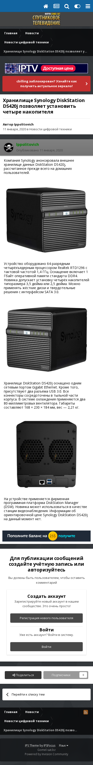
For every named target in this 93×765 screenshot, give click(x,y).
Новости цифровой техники (50, 129)
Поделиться (24, 675)
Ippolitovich (24, 124)
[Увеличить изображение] (46, 219)
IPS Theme (32, 745)
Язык (63, 745)
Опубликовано (39, 150)
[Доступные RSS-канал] (85, 712)
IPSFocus (49, 745)
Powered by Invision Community (46, 754)
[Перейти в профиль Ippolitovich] (8, 147)
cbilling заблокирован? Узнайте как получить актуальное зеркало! (46, 83)
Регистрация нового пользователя (46, 618)
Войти (46, 647)
